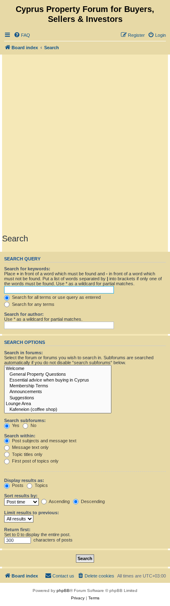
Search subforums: (25, 420)
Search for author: (24, 314)
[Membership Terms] (58, 386)
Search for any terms (32, 304)
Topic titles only (26, 454)
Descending (92, 501)
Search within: (19, 435)
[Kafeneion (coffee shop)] (58, 410)
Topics (40, 485)
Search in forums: (23, 352)
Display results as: (24, 480)
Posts (17, 485)
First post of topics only (35, 460)
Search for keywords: (27, 268)
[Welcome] (58, 369)
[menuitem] (22, 35)
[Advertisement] (85, 144)
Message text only (30, 447)
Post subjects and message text (43, 440)
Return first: (17, 529)
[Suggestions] (58, 398)
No (32, 425)
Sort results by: (21, 495)
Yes (15, 425)
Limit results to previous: (31, 512)
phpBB (63, 590)
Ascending (59, 501)
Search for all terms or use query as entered (56, 297)
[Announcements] (58, 392)
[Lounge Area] (58, 404)
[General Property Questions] (58, 374)
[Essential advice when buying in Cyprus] (58, 380)
